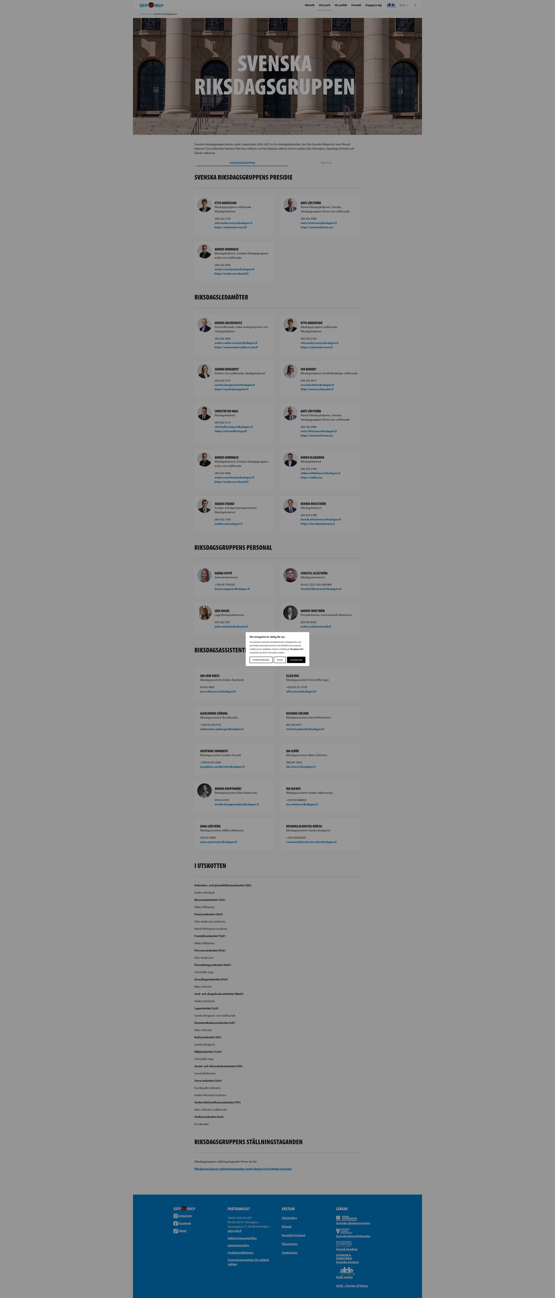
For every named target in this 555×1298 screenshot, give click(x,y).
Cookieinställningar (261, 659)
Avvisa (280, 659)
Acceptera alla (296, 659)
